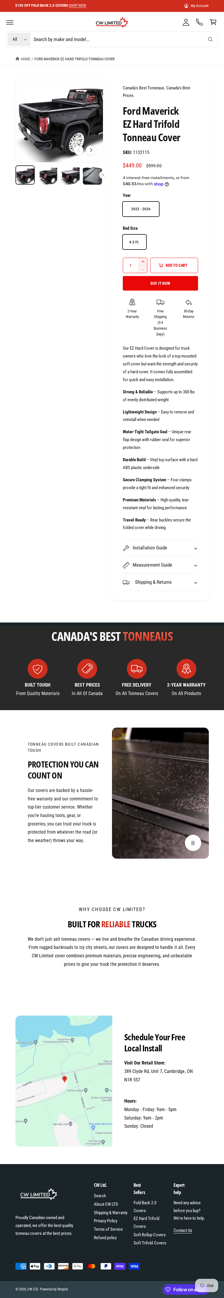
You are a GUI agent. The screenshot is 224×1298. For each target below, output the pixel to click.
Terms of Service (108, 1229)
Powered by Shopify (54, 1289)
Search (100, 1195)
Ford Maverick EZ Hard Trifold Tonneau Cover (74, 59)
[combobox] (125, 39)
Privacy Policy (105, 1220)
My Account (200, 5)
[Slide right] (90, 150)
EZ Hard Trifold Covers (146, 1222)
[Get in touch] (199, 22)
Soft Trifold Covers (150, 1243)
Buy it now (160, 283)
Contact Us (183, 1230)
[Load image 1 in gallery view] (25, 175)
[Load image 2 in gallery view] (47, 175)
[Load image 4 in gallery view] (92, 175)
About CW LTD (106, 1204)
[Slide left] (78, 150)
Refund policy (105, 1237)
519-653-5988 (137, 1088)
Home (25, 59)
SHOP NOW (83, 5)
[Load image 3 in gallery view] (70, 175)
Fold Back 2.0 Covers (145, 1206)
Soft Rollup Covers (149, 1234)
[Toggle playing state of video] (193, 843)
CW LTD (32, 1289)
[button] (10, 22)
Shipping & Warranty (110, 1212)
